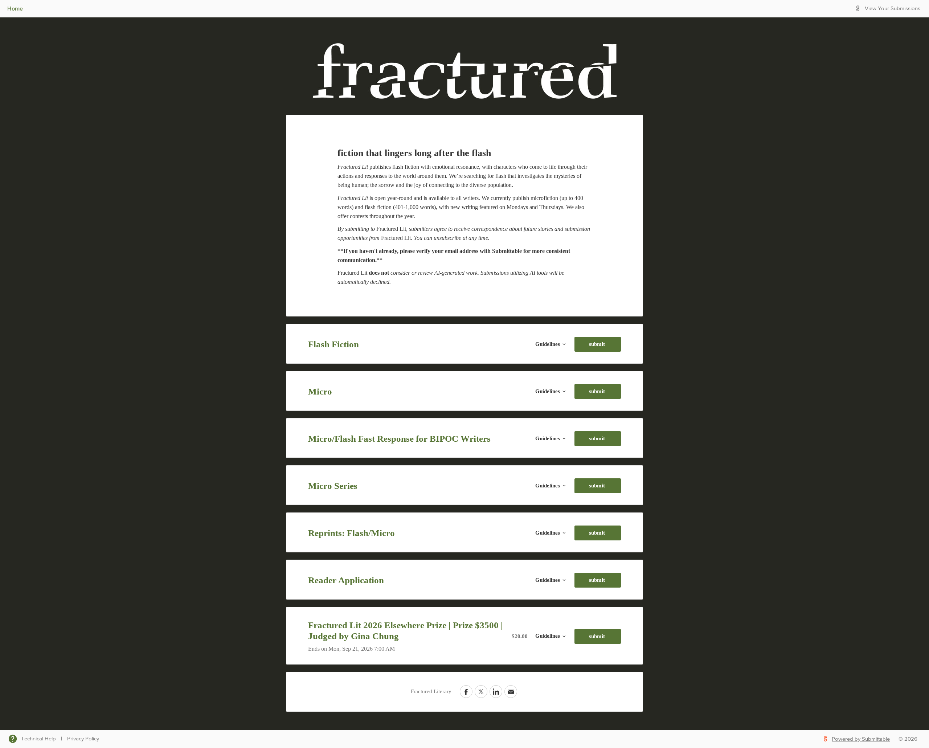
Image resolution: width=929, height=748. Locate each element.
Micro (320, 391)
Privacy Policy (83, 738)
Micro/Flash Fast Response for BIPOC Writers (399, 439)
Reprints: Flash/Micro (351, 533)
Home (15, 8)
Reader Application (346, 580)
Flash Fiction (333, 344)
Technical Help (38, 738)
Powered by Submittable (861, 739)
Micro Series (332, 486)
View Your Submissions (892, 8)
